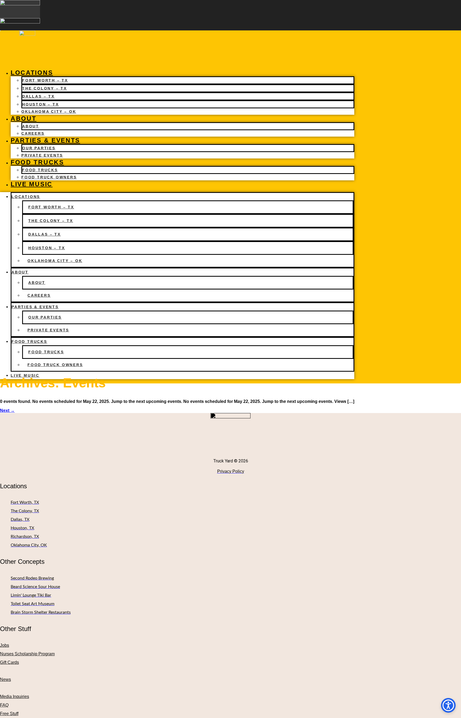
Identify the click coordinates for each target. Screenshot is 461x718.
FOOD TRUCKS (37, 162)
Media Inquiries (14, 696)
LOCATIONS (32, 72)
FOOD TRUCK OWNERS (49, 177)
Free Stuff (9, 713)
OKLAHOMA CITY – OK (48, 111)
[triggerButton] (448, 705)
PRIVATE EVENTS (42, 155)
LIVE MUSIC (32, 184)
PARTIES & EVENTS (45, 140)
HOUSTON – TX (40, 104)
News (5, 679)
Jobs (4, 645)
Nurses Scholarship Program (27, 654)
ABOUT (24, 118)
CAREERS (33, 133)
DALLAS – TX (38, 96)
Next (7, 410)
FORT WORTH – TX (45, 80)
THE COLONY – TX (44, 88)
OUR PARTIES (38, 148)
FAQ (4, 705)
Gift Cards (9, 662)
